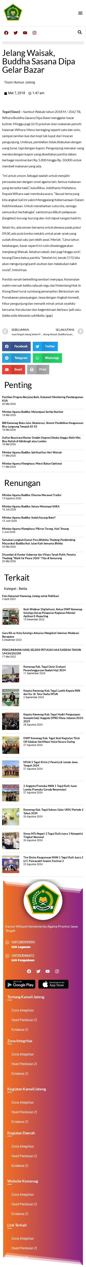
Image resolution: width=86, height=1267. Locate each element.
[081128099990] (7, 942)
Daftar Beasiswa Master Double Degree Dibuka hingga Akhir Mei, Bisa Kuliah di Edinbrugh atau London (41, 439)
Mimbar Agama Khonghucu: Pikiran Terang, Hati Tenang (35, 528)
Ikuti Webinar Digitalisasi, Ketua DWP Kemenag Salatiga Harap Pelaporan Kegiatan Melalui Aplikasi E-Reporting (52, 613)
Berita (23, 589)
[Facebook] (6, 33)
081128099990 (23, 942)
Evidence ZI (19, 1030)
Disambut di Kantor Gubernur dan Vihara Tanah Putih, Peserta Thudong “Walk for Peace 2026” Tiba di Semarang (39, 556)
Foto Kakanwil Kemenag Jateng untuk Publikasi (30, 596)
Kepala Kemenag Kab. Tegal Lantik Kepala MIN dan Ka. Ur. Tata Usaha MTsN (51, 692)
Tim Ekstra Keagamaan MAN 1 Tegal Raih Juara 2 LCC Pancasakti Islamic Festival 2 (53, 859)
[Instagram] (34, 33)
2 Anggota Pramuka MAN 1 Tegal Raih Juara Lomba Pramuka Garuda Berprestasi (50, 787)
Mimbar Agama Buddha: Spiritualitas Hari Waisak (32, 452)
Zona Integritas (22, 1010)
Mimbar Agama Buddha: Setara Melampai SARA (30, 506)
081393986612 (22, 956)
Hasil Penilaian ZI (24, 1020)
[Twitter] (15, 33)
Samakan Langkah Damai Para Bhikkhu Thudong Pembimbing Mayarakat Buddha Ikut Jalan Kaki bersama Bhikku (38, 541)
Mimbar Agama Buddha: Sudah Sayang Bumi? (29, 517)
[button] (80, 12)
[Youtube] (25, 33)
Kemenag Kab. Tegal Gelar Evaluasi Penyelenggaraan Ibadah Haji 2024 (44, 668)
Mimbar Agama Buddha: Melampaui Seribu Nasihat (32, 411)
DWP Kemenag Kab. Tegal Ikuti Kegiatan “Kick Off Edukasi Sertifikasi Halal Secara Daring (51, 739)
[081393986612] (7, 956)
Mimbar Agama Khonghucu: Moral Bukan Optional (32, 463)
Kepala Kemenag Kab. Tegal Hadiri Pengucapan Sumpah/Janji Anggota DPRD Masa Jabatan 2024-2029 (53, 718)
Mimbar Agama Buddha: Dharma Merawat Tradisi (31, 495)
